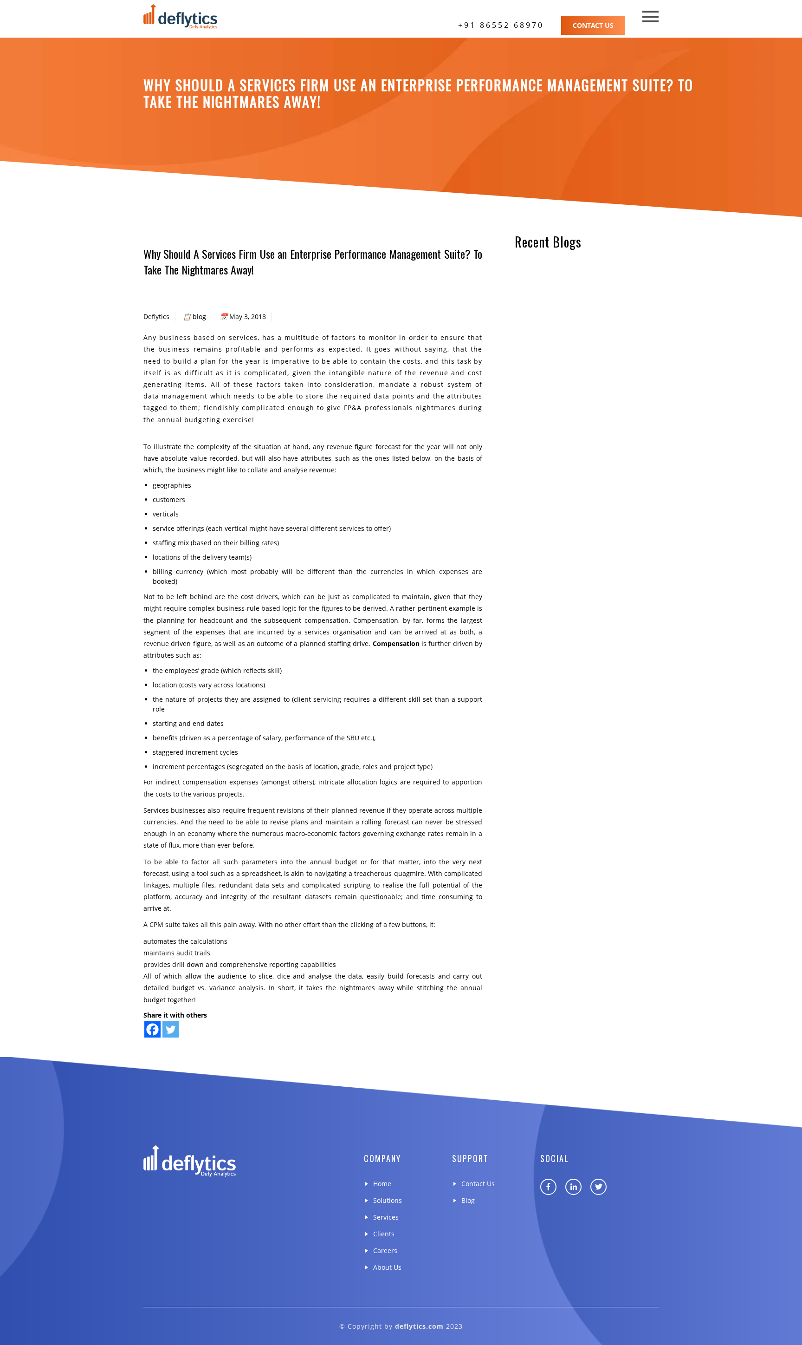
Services (386, 1217)
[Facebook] (152, 1029)
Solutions (387, 1200)
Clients (384, 1233)
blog (199, 316)
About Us (387, 1267)
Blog (468, 1200)
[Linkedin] (573, 1187)
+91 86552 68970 (501, 25)
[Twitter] (170, 1029)
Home (382, 1183)
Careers (385, 1250)
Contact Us (593, 25)
